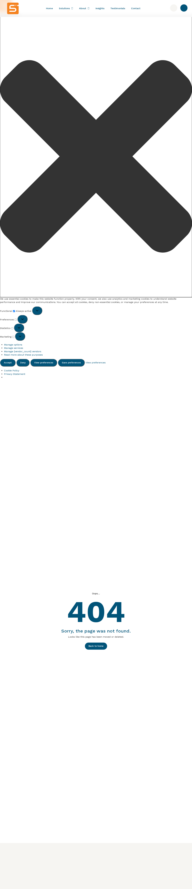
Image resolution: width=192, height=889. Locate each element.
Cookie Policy (11, 370)
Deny (23, 362)
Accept (8, 362)
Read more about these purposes (23, 354)
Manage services (13, 348)
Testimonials (117, 8)
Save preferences (71, 362)
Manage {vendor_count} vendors (22, 351)
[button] (96, 156)
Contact (135, 8)
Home (49, 8)
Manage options (13, 344)
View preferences (43, 362)
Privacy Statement (14, 374)
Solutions (64, 8)
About (82, 8)
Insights (99, 8)
